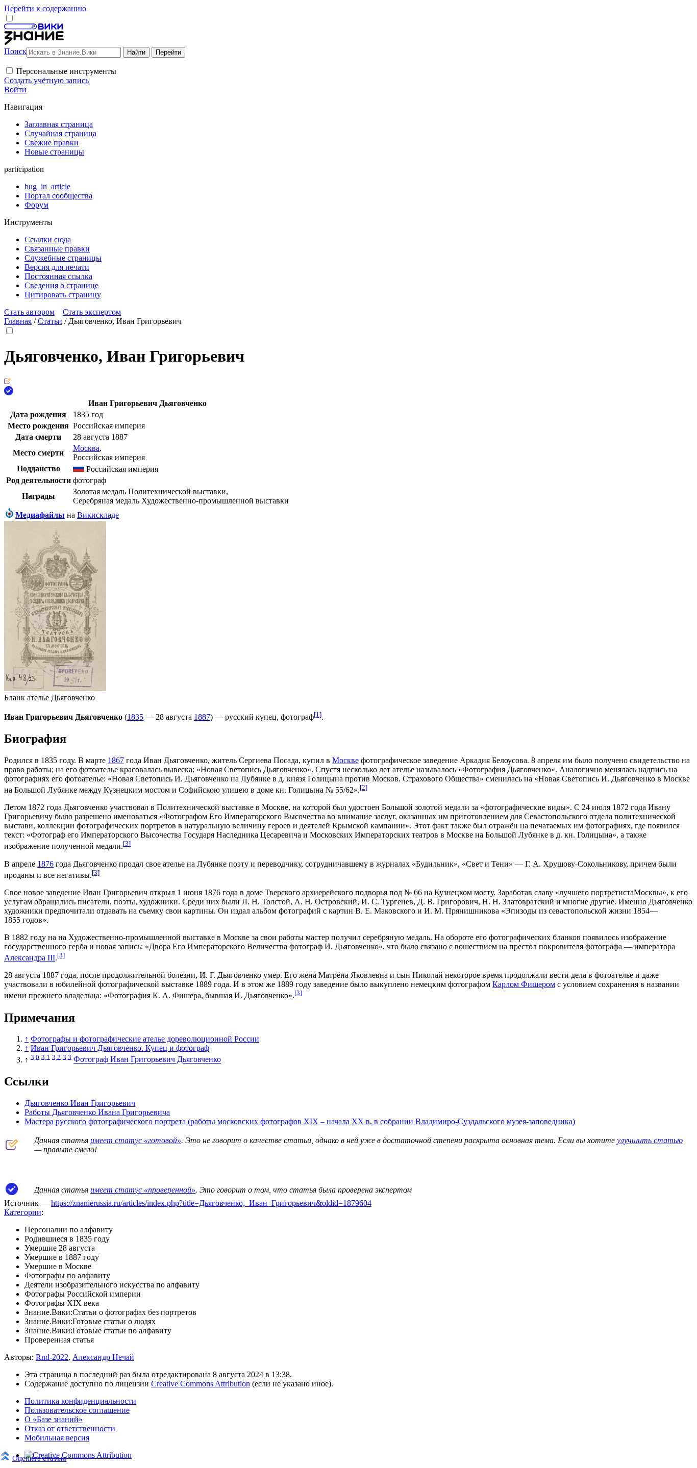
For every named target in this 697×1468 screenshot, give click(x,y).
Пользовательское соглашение (77, 1410)
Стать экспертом (92, 312)
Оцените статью (39, 1458)
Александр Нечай (103, 1357)
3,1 (45, 1056)
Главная (18, 321)
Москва (86, 448)
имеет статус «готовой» (135, 1140)
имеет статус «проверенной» (142, 1189)
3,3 (67, 1056)
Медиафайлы (40, 515)
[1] (317, 714)
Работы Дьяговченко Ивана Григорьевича (97, 1112)
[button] (9, 70)
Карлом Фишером (523, 984)
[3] (127, 843)
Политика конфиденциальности (80, 1401)
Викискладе (98, 515)
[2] (363, 787)
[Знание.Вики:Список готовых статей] (12, 1147)
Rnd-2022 (52, 1357)
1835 (135, 717)
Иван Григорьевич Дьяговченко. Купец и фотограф (120, 1048)
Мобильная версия (56, 1437)
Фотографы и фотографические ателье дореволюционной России (145, 1038)
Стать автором (29, 312)
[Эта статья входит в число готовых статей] (7, 381)
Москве (345, 760)
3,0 (35, 1056)
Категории (22, 1212)
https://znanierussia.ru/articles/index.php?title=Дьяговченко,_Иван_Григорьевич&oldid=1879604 (211, 1203)
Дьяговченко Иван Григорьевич (79, 1103)
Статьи (50, 321)
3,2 (56, 1056)
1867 (116, 760)
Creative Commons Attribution (200, 1383)
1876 (45, 863)
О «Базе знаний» (53, 1419)
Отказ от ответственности (69, 1428)
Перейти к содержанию (45, 8)
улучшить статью (650, 1140)
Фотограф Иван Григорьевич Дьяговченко (147, 1059)
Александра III (29, 957)
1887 (202, 717)
